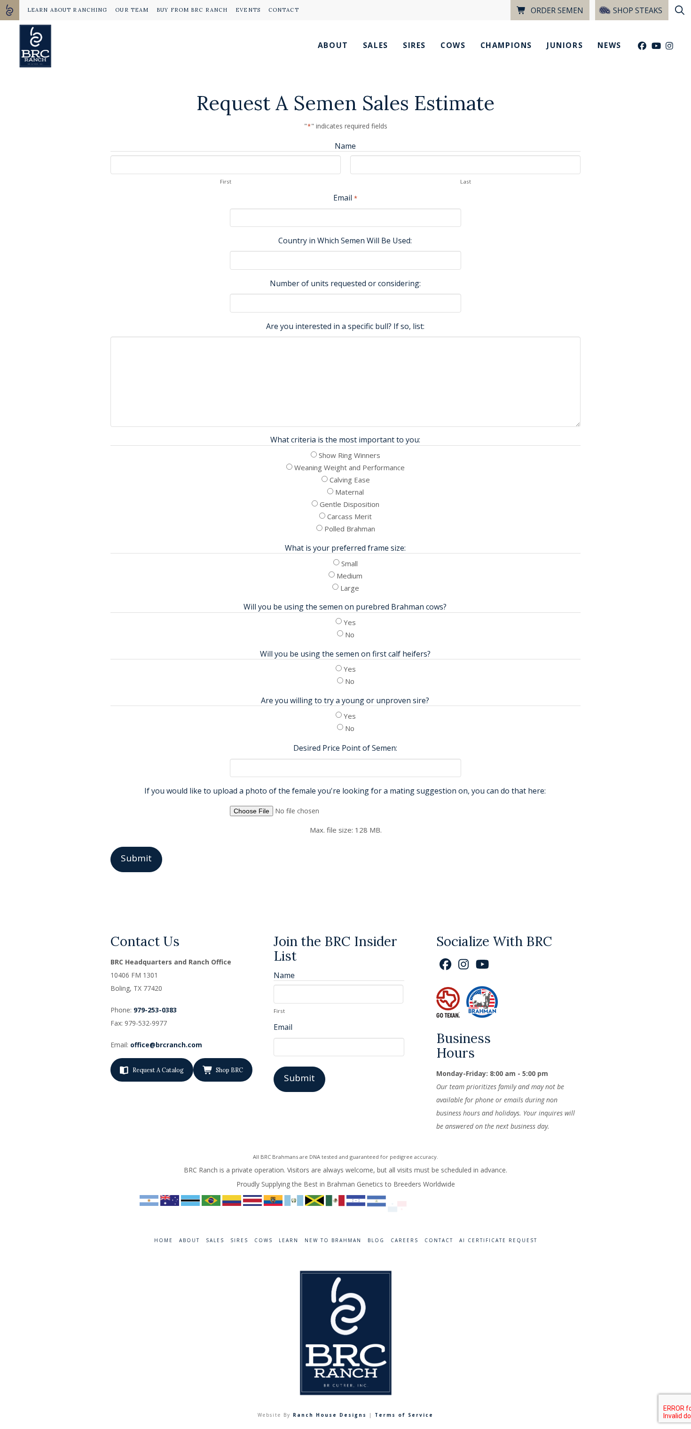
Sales (215, 1240)
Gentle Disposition (349, 504)
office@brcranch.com (166, 1044)
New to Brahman (333, 1240)
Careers (404, 1240)
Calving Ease (350, 479)
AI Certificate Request (498, 1240)
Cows (263, 1240)
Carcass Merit (349, 516)
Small (349, 563)
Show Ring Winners (349, 455)
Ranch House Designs (330, 1415)
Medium (349, 575)
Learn (288, 1240)
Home (163, 1240)
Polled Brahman (349, 528)
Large (349, 588)
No (349, 634)
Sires (239, 1240)
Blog (376, 1240)
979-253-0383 (155, 1009)
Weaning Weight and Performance (349, 467)
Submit (136, 858)
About (189, 1240)
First (225, 181)
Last (465, 181)
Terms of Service (404, 1415)
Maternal (349, 492)
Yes (350, 622)
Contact (438, 1240)
